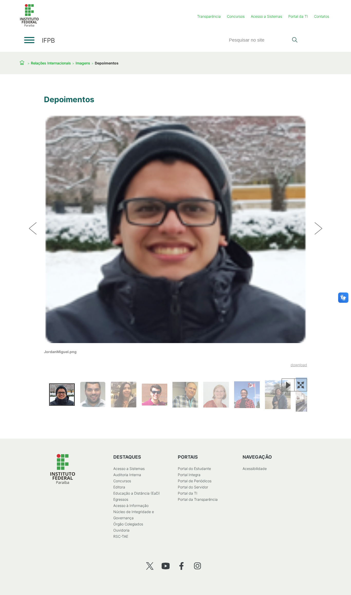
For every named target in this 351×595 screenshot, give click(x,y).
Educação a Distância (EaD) (136, 493)
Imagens (83, 63)
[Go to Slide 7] (247, 394)
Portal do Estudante (194, 468)
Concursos (236, 16)
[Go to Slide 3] (123, 395)
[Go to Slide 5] (185, 395)
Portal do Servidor (193, 487)
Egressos (120, 499)
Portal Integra (189, 475)
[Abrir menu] (29, 40)
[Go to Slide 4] (154, 394)
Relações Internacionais (51, 63)
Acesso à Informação (131, 505)
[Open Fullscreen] (300, 385)
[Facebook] (182, 566)
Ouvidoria (121, 530)
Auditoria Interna (127, 475)
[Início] (29, 25)
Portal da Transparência (198, 499)
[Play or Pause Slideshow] (288, 385)
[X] (150, 566)
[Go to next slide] (318, 228)
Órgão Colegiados (128, 524)
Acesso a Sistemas (266, 16)
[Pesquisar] (295, 40)
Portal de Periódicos (194, 481)
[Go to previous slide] (32, 228)
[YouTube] (166, 566)
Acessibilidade (255, 468)
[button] (175, 240)
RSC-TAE (120, 536)
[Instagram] (197, 566)
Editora (119, 487)
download (299, 365)
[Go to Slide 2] (93, 394)
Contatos (321, 16)
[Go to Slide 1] (62, 394)
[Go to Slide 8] (278, 394)
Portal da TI (298, 16)
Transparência (209, 16)
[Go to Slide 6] (216, 395)
